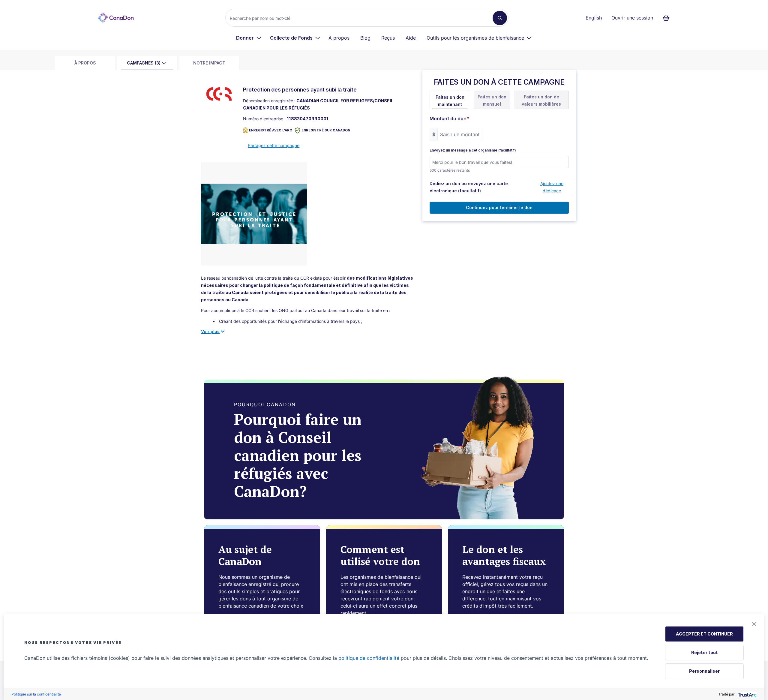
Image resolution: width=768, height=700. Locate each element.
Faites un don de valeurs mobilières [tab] (541, 100)
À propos (339, 38)
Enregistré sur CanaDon (326, 130)
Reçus (388, 38)
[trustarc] (746, 694)
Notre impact (209, 62)
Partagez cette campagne (273, 145)
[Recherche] (500, 18)
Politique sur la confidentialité (36, 694)
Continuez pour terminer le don (499, 207)
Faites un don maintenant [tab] (450, 101)
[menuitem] (249, 38)
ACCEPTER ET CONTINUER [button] (704, 633)
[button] (754, 624)
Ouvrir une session (632, 18)
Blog (365, 38)
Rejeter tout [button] (704, 652)
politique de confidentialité (368, 658)
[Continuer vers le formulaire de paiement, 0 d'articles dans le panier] (668, 18)
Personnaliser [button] (704, 671)
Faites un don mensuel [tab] (492, 100)
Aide (411, 38)
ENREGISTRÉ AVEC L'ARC (270, 130)
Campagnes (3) (143, 62)
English (594, 18)
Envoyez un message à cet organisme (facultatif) (473, 150)
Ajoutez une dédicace (551, 187)
